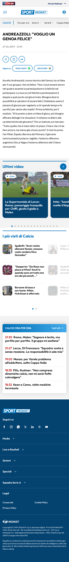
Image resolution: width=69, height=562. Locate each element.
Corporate (8, 502)
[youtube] (46, 426)
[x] (25, 426)
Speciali (7, 471)
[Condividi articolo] (6, 59)
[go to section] (63, 166)
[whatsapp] (18, 426)
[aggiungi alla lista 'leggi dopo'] (13, 59)
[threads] (39, 426)
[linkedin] (32, 426)
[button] (34, 12)
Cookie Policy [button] (41, 502)
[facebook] (4, 426)
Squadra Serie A (12, 482)
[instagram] (11, 426)
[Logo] (34, 12)
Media (6, 438)
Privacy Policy (9, 507)
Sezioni (7, 460)
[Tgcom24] (9, 3)
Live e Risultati (11, 449)
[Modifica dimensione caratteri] (22, 59)
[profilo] (64, 12)
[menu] (5, 12)
